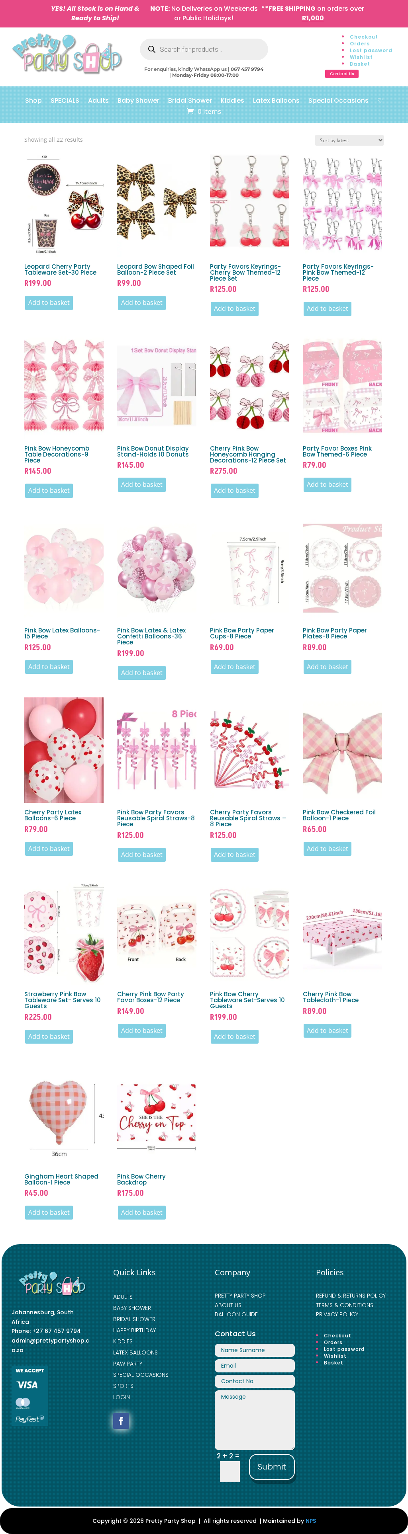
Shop (33, 101)
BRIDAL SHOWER (134, 1319)
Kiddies (232, 101)
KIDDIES (123, 1341)
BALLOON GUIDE (236, 1314)
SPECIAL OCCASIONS (141, 1375)
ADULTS (123, 1297)
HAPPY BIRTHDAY (134, 1330)
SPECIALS (65, 101)
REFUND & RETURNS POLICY (351, 1296)
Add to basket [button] (49, 302)
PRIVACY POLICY (337, 1314)
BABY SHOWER (132, 1308)
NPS (311, 1521)
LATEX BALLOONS (135, 1352)
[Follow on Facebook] (121, 1421)
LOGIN (121, 1397)
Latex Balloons (276, 101)
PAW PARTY (127, 1364)
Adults (98, 101)
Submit (272, 1466)
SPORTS (123, 1386)
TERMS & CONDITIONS (344, 1305)
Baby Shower (138, 101)
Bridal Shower (190, 101)
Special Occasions (338, 101)
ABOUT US (228, 1305)
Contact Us (342, 74)
